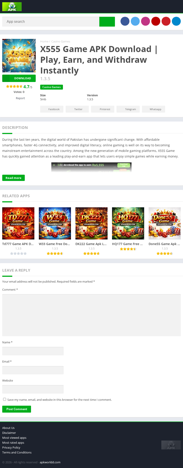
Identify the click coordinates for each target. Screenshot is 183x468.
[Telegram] (176, 21)
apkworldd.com (50, 462)
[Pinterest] (166, 21)
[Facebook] (125, 21)
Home (44, 41)
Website (7, 380)
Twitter (78, 109)
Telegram (130, 109)
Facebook (54, 109)
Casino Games (60, 41)
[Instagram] (145, 21)
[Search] (107, 22)
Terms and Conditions (16, 452)
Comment (10, 290)
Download (22, 78)
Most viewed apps (14, 438)
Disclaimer (9, 433)
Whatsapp (155, 109)
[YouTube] (155, 21)
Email (7, 361)
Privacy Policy (11, 447)
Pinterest (105, 109)
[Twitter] (135, 21)
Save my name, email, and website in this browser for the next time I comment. (59, 400)
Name (7, 342)
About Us (8, 428)
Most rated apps (13, 443)
